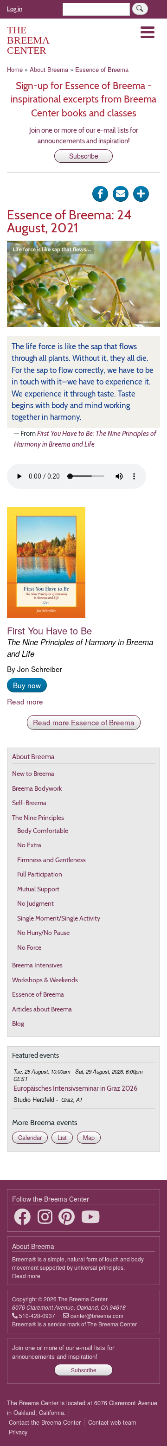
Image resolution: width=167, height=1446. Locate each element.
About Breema (49, 69)
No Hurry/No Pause (43, 932)
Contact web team (112, 1422)
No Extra (29, 845)
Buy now (27, 685)
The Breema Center (28, 40)
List (62, 1137)
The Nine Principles (38, 817)
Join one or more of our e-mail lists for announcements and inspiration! (63, 1352)
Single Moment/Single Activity (58, 918)
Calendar (30, 1137)
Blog (18, 1023)
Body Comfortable (42, 830)
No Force (29, 947)
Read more (25, 701)
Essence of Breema (101, 69)
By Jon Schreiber (80, 649)
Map (89, 1137)
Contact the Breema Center (45, 1422)
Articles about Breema (42, 1009)
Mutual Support (38, 889)
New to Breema (33, 773)
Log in (14, 9)
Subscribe (83, 155)
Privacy (18, 1432)
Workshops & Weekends (45, 980)
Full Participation (39, 874)
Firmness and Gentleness (51, 860)
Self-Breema (29, 803)
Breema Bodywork (37, 788)
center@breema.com (97, 1315)
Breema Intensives (37, 965)
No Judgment (35, 903)
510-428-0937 (37, 1315)
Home (15, 69)
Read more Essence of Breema (84, 722)
